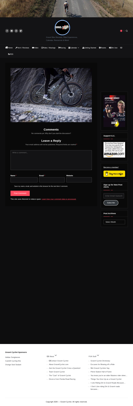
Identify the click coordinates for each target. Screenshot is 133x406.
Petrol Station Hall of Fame (101, 372)
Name (13, 176)
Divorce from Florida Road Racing (62, 379)
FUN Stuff (92, 356)
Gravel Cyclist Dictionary (100, 361)
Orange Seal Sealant (13, 365)
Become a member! (111, 167)
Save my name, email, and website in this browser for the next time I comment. (41, 186)
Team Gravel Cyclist (57, 372)
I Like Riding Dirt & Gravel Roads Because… (108, 383)
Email (42, 176)
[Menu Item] (7, 31)
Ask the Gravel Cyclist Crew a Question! (65, 368)
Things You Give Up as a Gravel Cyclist (106, 379)
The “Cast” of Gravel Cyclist (60, 375)
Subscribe (111, 203)
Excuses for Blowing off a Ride (103, 364)
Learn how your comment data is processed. (59, 199)
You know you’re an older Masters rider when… (109, 375)
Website (69, 176)
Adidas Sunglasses (12, 357)
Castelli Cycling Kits (13, 361)
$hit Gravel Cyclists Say (100, 368)
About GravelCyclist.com (58, 364)
